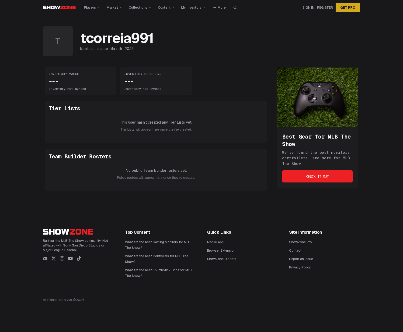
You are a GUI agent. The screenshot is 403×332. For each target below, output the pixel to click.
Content (164, 7)
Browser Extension (221, 250)
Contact (295, 250)
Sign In (308, 7)
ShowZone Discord (221, 259)
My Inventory (191, 7)
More (222, 7)
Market (112, 7)
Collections (138, 7)
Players (90, 7)
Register (325, 7)
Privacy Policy (300, 267)
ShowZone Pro (300, 242)
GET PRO (347, 7)
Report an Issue (301, 259)
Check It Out (317, 176)
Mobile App (215, 242)
